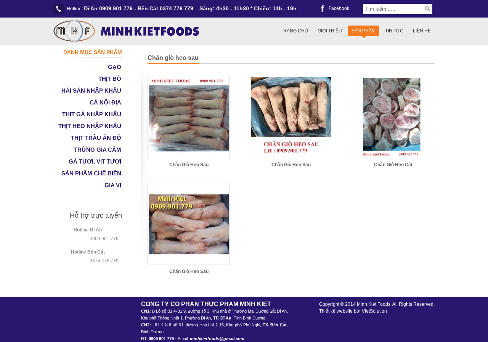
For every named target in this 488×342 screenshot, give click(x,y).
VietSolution (374, 311)
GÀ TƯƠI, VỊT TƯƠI (95, 161)
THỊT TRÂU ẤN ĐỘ (96, 138)
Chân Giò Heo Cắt (393, 164)
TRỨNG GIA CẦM (97, 149)
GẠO (114, 67)
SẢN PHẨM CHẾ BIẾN (91, 173)
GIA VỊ (112, 185)
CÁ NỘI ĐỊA (105, 102)
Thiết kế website (336, 311)
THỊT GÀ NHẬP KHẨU (91, 114)
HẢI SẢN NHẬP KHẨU (91, 90)
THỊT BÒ (109, 78)
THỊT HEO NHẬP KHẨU (89, 126)
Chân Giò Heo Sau (189, 164)
